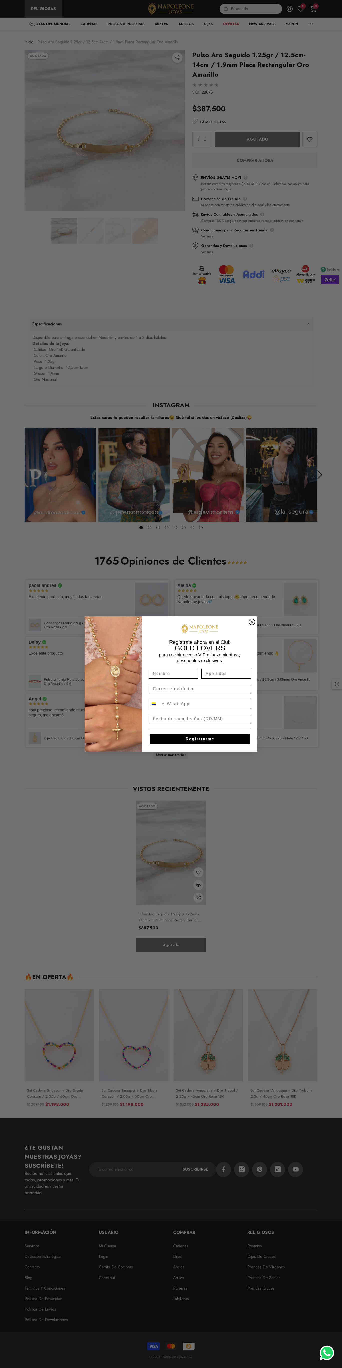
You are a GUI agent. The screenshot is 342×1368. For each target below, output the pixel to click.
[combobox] (156, 704)
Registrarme (200, 739)
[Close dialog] (252, 622)
